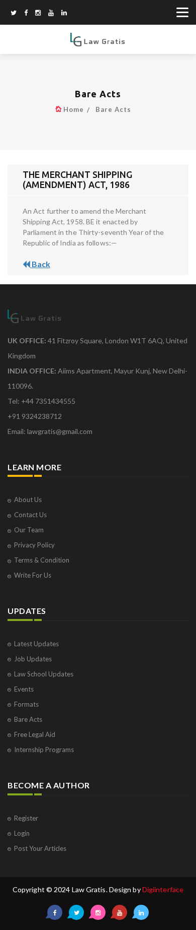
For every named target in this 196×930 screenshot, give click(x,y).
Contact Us (30, 515)
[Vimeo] (51, 13)
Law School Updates (43, 674)
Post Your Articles (40, 848)
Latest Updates (36, 644)
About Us (28, 499)
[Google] (38, 13)
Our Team (29, 530)
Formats (26, 704)
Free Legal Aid (34, 734)
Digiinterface (162, 889)
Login (22, 833)
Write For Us (32, 575)
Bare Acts (113, 109)
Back (40, 264)
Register (26, 818)
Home (73, 109)
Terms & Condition (41, 560)
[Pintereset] (64, 13)
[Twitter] (14, 13)
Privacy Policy (34, 545)
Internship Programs (44, 750)
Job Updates (33, 659)
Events (24, 689)
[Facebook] (26, 13)
